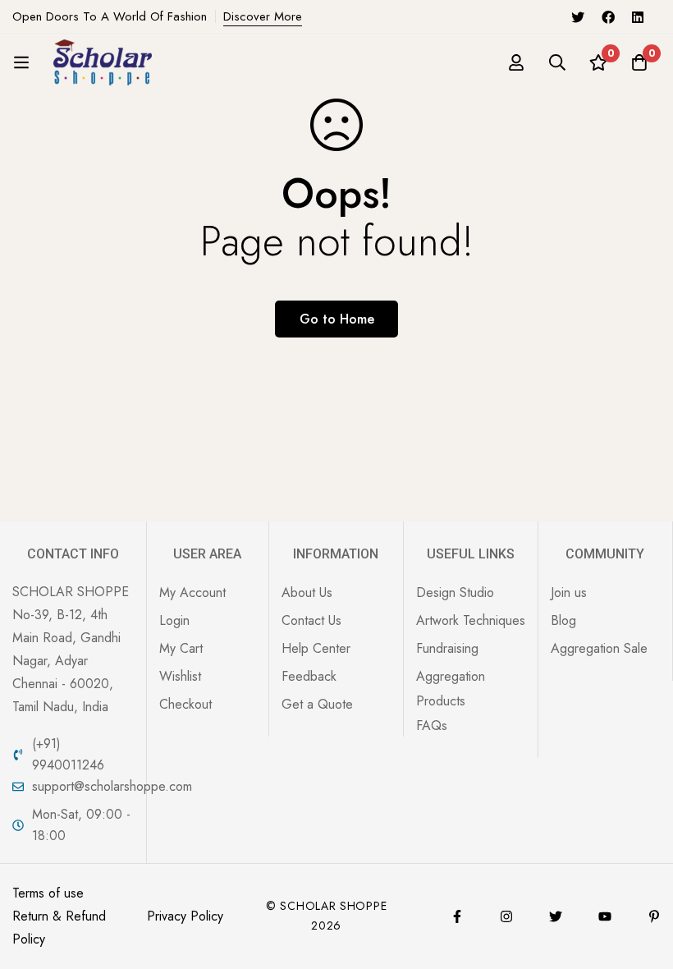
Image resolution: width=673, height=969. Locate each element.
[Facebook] (608, 16)
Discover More (262, 16)
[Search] (557, 62)
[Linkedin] (637, 16)
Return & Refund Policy (59, 927)
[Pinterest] (654, 916)
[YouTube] (604, 916)
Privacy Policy (185, 916)
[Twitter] (578, 16)
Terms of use (48, 893)
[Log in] (516, 62)
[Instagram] (506, 916)
